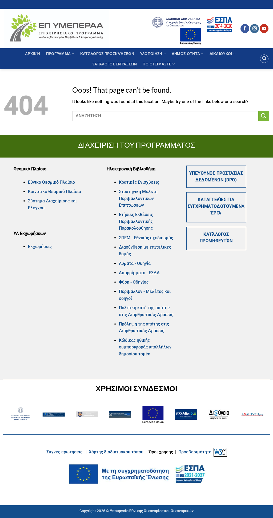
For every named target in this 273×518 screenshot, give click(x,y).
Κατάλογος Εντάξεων (114, 64)
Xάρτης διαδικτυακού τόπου (116, 451)
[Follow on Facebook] (244, 28)
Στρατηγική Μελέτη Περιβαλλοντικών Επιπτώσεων (138, 198)
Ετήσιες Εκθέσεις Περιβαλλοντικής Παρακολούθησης (136, 221)
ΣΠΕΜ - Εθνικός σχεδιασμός (146, 237)
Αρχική (32, 53)
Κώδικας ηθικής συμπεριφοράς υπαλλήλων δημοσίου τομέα (145, 347)
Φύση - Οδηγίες (133, 282)
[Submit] (263, 116)
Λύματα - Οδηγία (135, 263)
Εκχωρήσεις (40, 246)
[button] (264, 58)
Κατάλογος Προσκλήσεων (107, 53)
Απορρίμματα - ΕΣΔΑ (139, 272)
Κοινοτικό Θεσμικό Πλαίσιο (54, 191)
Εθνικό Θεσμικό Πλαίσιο (51, 182)
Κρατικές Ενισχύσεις (139, 182)
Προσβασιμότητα (194, 451)
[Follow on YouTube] (264, 28)
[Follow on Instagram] (254, 28)
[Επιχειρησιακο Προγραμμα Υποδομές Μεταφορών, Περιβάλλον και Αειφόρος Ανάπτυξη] (56, 28)
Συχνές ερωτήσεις (64, 451)
